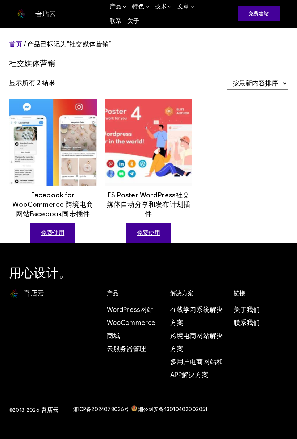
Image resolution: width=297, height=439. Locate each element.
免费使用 (52, 233)
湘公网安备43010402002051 (172, 409)
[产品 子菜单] (124, 6)
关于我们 (247, 310)
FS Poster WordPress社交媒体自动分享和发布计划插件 (148, 204)
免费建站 (258, 13)
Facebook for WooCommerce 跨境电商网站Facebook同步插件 (52, 204)
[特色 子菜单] (147, 6)
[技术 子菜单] (170, 6)
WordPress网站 (130, 310)
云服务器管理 (126, 349)
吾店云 (46, 13)
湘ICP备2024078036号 (101, 409)
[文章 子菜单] (192, 6)
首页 (15, 44)
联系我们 (247, 323)
